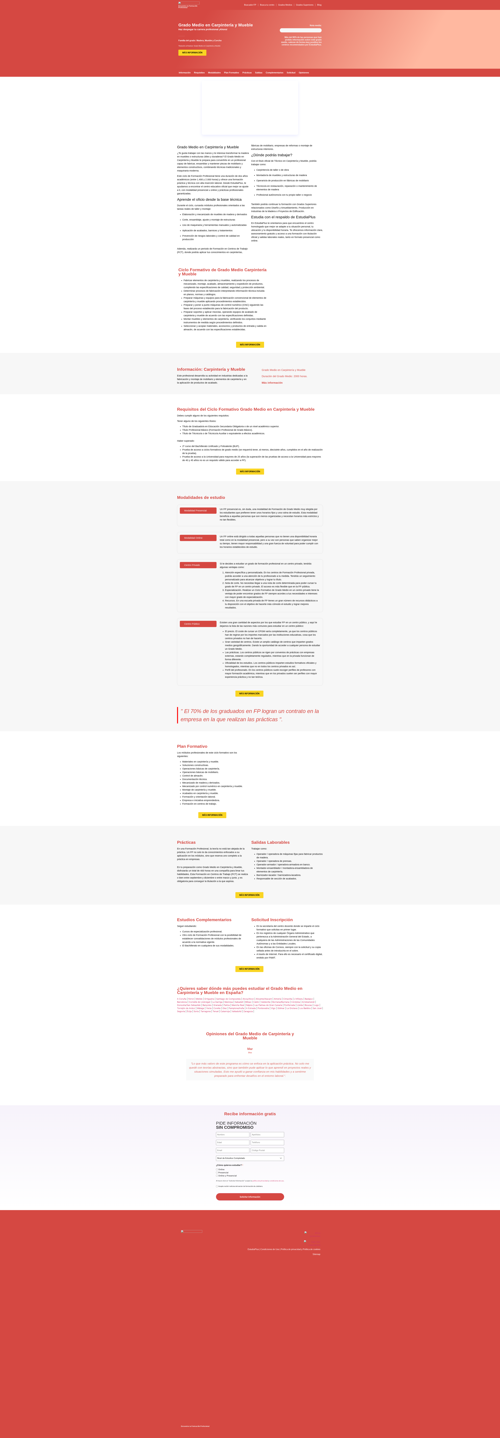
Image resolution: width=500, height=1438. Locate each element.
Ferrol (191, 999)
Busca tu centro (267, 5)
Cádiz (256, 1002)
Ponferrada (289, 1005)
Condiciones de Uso (269, 1249)
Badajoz (309, 999)
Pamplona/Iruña (236, 1008)
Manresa (228, 1002)
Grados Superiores (304, 5)
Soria (196, 1011)
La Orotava (291, 1008)
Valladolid (236, 1011)
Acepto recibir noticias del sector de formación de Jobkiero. (240, 1186)
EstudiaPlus (253, 1249)
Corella (216, 1008)
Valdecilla (265, 1002)
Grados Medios (285, 5)
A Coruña (181, 999)
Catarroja (225, 1011)
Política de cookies (311, 1249)
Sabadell (239, 1002)
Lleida (300, 1005)
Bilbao (248, 1002)
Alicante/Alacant (264, 999)
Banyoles (207, 1005)
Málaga (200, 1008)
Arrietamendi (308, 1002)
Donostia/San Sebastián (189, 1005)
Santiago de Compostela (228, 999)
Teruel (216, 1011)
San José (317, 1008)
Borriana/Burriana (280, 1002)
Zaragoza (248, 1011)
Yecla (208, 1008)
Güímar (281, 1008)
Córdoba (295, 1002)
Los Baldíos (305, 1008)
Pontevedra (263, 1008)
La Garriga (217, 1002)
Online (221, 1169)
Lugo (316, 1005)
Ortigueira (209, 999)
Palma (227, 1005)
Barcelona (182, 1002)
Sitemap (316, 1254)
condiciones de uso (277, 1181)
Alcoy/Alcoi (248, 999)
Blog (319, 5)
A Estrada (251, 1008)
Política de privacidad (291, 1249)
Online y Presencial (227, 1176)
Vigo (273, 1008)
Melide (199, 999)
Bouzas (308, 1005)
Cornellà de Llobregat (199, 1002)
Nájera (249, 1005)
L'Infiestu (298, 999)
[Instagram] (319, 1223)
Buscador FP (250, 5)
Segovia (181, 1011)
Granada (217, 1005)
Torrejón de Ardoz (186, 1008)
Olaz (224, 1008)
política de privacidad (260, 1181)
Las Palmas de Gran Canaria (268, 1005)
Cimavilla (287, 999)
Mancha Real (238, 1005)
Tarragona (206, 1011)
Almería (277, 999)
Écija (189, 1011)
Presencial (223, 1173)
